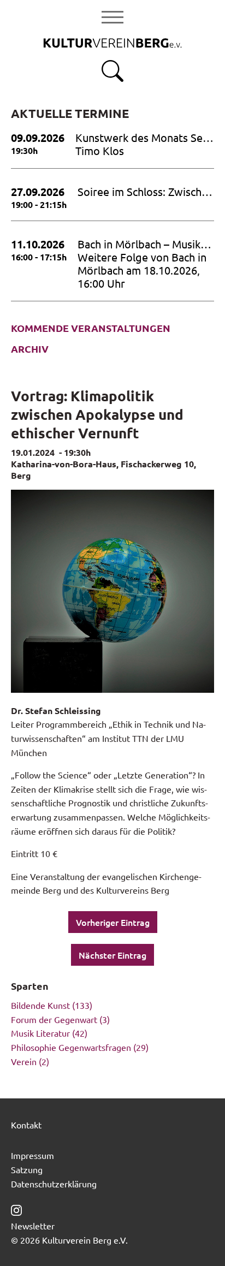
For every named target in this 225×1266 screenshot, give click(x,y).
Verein (24, 1061)
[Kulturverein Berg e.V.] (112, 42)
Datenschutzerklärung (54, 1183)
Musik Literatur (40, 1032)
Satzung (27, 1169)
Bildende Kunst (40, 1005)
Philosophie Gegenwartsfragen (71, 1047)
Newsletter (33, 1225)
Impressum (32, 1155)
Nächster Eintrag (112, 955)
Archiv (30, 349)
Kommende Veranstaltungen (90, 328)
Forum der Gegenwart (54, 1019)
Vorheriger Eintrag (113, 922)
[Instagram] (16, 1208)
